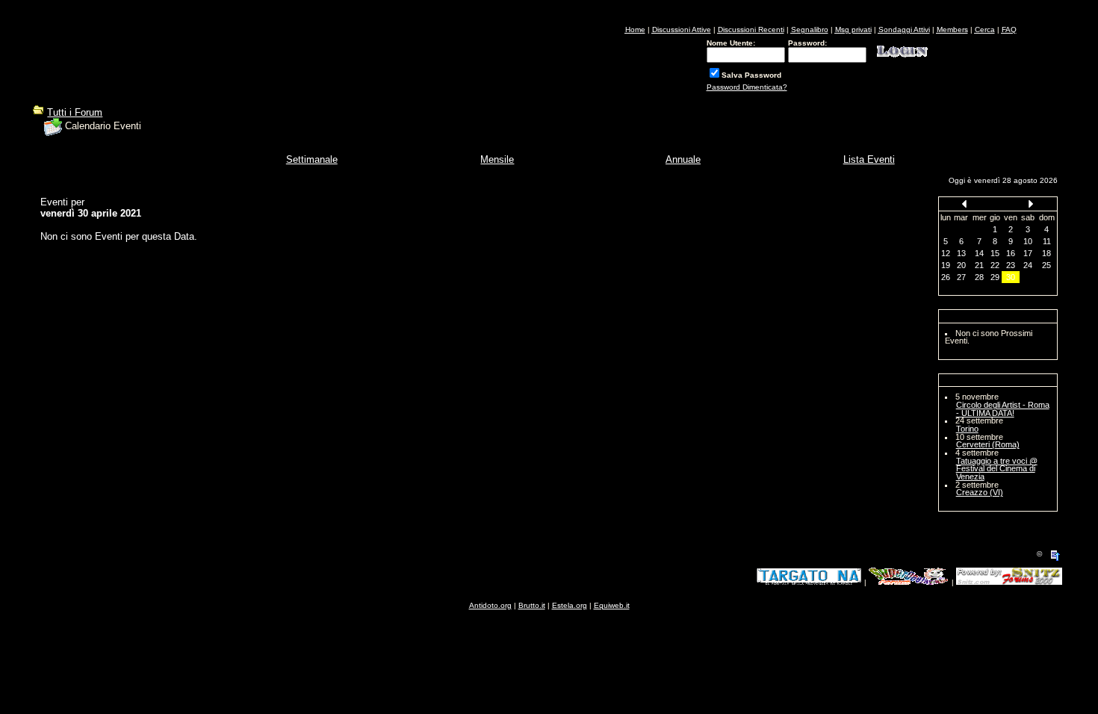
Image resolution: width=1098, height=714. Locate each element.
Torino (967, 428)
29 (994, 277)
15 (994, 253)
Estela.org (569, 605)
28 (979, 277)
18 (1046, 253)
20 (961, 265)
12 (945, 253)
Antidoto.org (490, 605)
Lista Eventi (869, 159)
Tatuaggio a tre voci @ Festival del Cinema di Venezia (996, 468)
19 (945, 265)
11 (1047, 241)
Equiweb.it (612, 605)
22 (994, 265)
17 (1027, 253)
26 (945, 277)
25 (1046, 265)
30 (1010, 277)
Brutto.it (531, 605)
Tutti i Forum (74, 112)
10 (1027, 241)
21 (979, 265)
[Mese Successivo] (1031, 203)
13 (961, 253)
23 (1010, 265)
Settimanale (312, 159)
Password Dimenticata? (747, 87)
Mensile (497, 159)
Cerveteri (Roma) (988, 444)
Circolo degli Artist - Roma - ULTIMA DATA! (1002, 408)
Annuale (683, 159)
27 (961, 277)
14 (979, 253)
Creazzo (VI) (979, 492)
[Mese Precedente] (964, 203)
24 (1027, 265)
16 (1010, 253)
